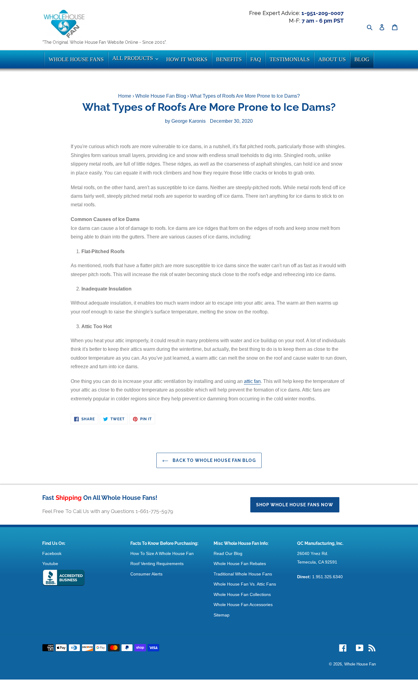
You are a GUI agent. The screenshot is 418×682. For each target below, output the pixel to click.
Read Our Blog (228, 553)
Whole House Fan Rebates (240, 563)
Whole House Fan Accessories (243, 604)
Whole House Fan (360, 664)
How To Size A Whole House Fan (162, 553)
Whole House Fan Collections (242, 594)
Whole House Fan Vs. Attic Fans (245, 584)
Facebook (52, 553)
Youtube (50, 563)
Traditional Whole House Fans (243, 573)
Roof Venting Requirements (157, 563)
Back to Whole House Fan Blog (213, 460)
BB (63, 578)
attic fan (252, 381)
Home (124, 96)
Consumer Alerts (146, 573)
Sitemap (222, 615)
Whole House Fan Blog (160, 96)
